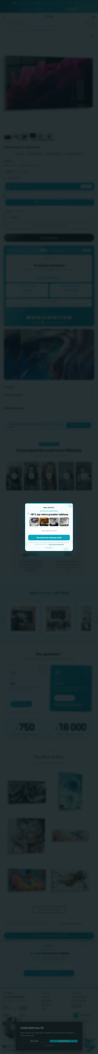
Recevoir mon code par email (49, 537)
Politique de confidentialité (56, 544)
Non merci (49, 547)
